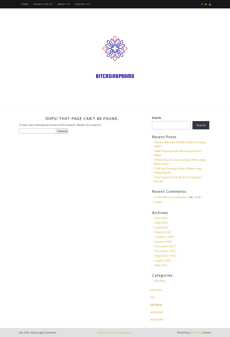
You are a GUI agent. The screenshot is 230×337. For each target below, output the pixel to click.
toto (152, 297)
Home (25, 4)
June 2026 (161, 218)
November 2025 (165, 251)
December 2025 (165, 246)
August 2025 (163, 260)
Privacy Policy (43, 4)
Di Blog (197, 332)
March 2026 (162, 232)
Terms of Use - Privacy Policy (115, 332)
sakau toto (156, 311)
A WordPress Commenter (171, 197)
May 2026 (161, 222)
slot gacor (156, 304)
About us (64, 4)
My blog (160, 280)
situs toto (155, 289)
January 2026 (163, 241)
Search (156, 117)
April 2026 (161, 227)
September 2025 (165, 255)
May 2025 (161, 265)
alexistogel (157, 319)
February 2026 (164, 236)
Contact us (82, 4)
